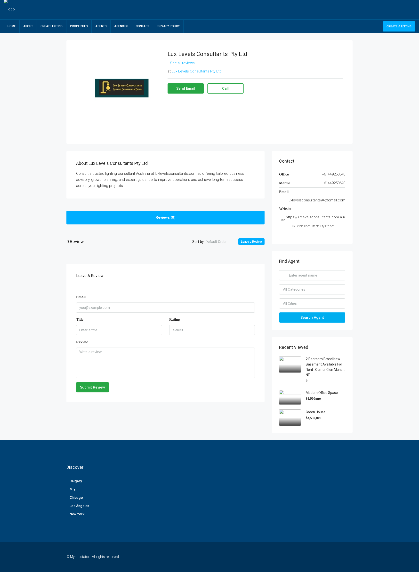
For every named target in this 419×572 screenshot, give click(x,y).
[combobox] (220, 242)
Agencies (121, 26)
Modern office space (322, 393)
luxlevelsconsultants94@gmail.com (316, 200)
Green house (315, 412)
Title (79, 319)
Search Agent (312, 317)
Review (82, 342)
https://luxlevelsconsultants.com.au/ (315, 217)
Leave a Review (251, 241)
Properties (79, 26)
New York (77, 514)
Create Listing (51, 26)
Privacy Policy (168, 26)
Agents (101, 26)
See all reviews (182, 63)
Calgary (76, 481)
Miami (75, 489)
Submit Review (92, 387)
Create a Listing (399, 26)
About (28, 26)
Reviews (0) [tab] (166, 217)
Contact (142, 26)
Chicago (76, 498)
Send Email (185, 88)
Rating (174, 319)
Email (81, 297)
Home (12, 26)
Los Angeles (79, 506)
